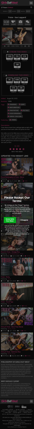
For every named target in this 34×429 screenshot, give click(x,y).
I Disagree (24, 220)
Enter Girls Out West (10, 220)
